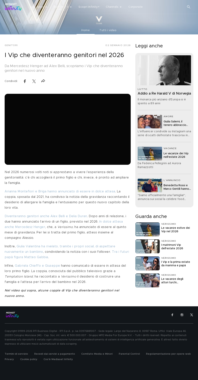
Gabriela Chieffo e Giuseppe (37, 265)
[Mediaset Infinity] (13, 7)
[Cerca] (188, 7)
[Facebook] (172, 315)
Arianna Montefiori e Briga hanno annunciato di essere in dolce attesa (60, 191)
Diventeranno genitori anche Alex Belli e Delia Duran (46, 216)
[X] (191, 315)
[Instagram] (182, 315)
